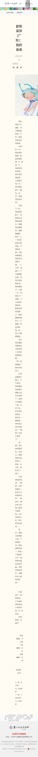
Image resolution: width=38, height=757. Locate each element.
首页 (20, 3)
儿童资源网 (27, 718)
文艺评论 (27, 6)
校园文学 (26, 6)
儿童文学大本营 (13, 720)
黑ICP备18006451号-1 (21, 749)
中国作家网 (12, 715)
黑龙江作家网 (22, 715)
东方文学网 (9, 13)
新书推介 (28, 6)
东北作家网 (20, 717)
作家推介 (29, 6)
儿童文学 (18, 718)
